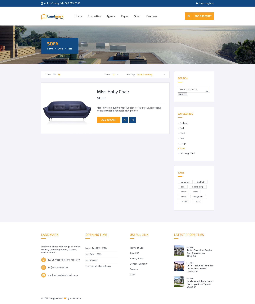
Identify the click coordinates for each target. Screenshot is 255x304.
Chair (182, 133)
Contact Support (138, 263)
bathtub (200, 182)
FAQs (132, 274)
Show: (108, 74)
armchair (185, 182)
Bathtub (184, 123)
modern (184, 201)
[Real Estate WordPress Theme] (55, 16)
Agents (111, 16)
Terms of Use (136, 247)
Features (151, 16)
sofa (198, 201)
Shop (137, 16)
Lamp (183, 143)
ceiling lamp (197, 187)
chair (183, 191)
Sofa (182, 148)
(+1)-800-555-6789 (70, 3)
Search (182, 94)
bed (182, 187)
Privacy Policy (137, 258)
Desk (182, 138)
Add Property (203, 16)
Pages (124, 16)
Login (201, 3)
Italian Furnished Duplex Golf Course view (199, 252)
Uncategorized (187, 153)
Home (78, 16)
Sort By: (131, 74)
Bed (182, 128)
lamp (183, 196)
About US (134, 253)
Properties (94, 16)
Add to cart (108, 119)
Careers (134, 269)
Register (210, 3)
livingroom (198, 196)
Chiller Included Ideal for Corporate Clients (200, 267)
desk (195, 191)
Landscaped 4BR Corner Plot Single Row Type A (200, 283)
